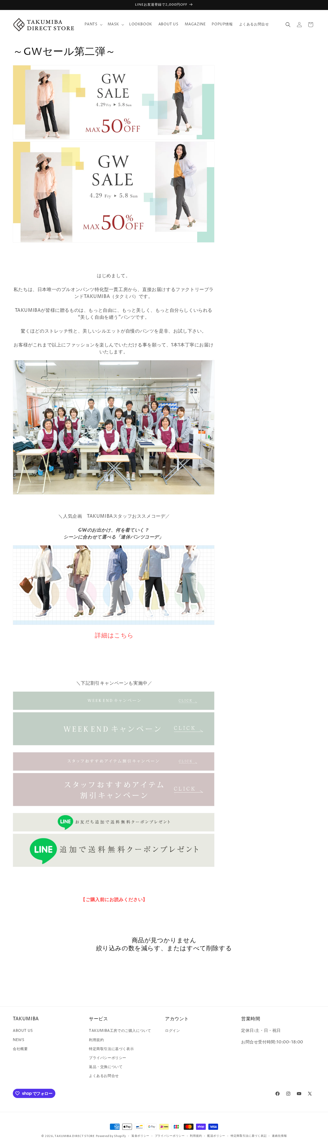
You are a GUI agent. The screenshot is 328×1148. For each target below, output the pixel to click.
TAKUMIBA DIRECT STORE (75, 1136)
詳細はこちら (114, 636)
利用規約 (96, 1039)
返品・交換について (105, 1066)
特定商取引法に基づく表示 (111, 1048)
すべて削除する (209, 949)
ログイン (172, 1030)
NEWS (18, 1039)
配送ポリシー (216, 1136)
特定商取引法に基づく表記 (248, 1136)
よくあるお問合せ (104, 1075)
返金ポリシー (140, 1136)
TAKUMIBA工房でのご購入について (120, 1030)
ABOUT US (23, 1030)
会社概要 (20, 1048)
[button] (93, 24)
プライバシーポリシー (107, 1057)
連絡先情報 (279, 1136)
